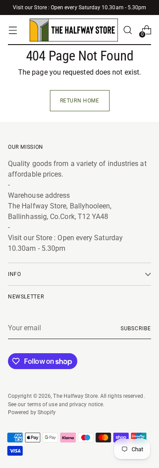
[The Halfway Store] (74, 30)
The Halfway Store (75, 396)
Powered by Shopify (32, 412)
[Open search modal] (127, 30)
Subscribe (136, 328)
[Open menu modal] (13, 30)
